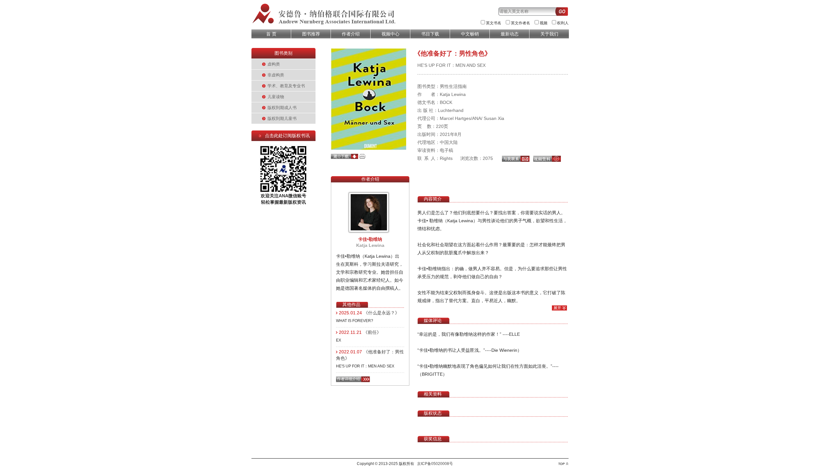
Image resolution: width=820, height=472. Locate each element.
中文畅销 (470, 33)
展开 (557, 308)
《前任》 (372, 332)
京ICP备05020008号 (435, 463)
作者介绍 (351, 33)
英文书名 (493, 23)
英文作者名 (520, 23)
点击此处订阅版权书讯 (287, 135)
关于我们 (549, 33)
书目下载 (430, 33)
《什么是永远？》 (381, 312)
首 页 (271, 33)
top (563, 464)
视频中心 (390, 33)
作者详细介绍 (348, 379)
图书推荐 (311, 33)
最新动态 (510, 33)
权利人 (563, 23)
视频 (543, 23)
